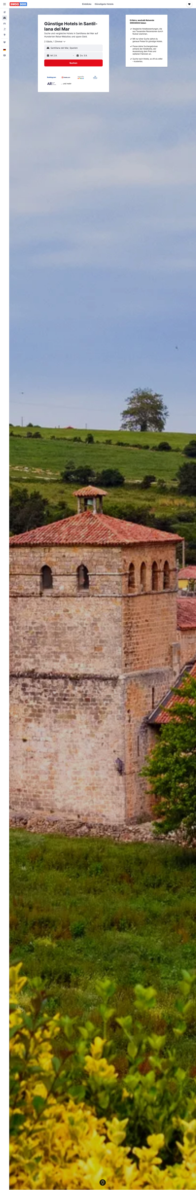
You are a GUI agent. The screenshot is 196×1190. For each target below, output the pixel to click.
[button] (4, 4)
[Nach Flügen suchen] (4, 12)
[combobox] (55, 41)
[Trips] (4, 42)
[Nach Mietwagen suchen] (4, 23)
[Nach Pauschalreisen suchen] (4, 29)
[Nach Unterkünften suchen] (4, 18)
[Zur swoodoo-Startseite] (18, 4)
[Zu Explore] (4, 34)
